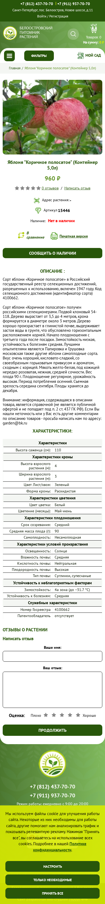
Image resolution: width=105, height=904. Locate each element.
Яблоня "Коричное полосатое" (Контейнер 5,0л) (60, 68)
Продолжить (52, 730)
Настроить (52, 866)
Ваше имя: (52, 647)
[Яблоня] (53, 82)
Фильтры (39, 55)
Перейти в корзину (93, 35)
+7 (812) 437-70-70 (36, 3)
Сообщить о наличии (52, 253)
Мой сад (93, 55)
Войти (41, 16)
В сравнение (35, 235)
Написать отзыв (77, 188)
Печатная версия (74, 236)
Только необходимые (52, 880)
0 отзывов (50, 188)
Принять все (52, 893)
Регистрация (58, 16)
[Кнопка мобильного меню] (9, 56)
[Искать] (73, 34)
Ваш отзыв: (52, 668)
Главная (14, 68)
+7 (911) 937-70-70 (73, 3)
